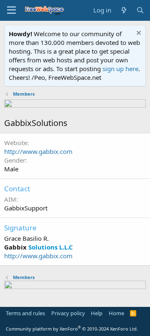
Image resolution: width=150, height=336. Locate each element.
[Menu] (11, 10)
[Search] (140, 10)
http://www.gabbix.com (38, 151)
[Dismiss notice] (137, 34)
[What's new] (123, 10)
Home (116, 313)
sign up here (120, 68)
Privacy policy (68, 313)
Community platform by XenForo (72, 329)
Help (96, 313)
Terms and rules (25, 313)
